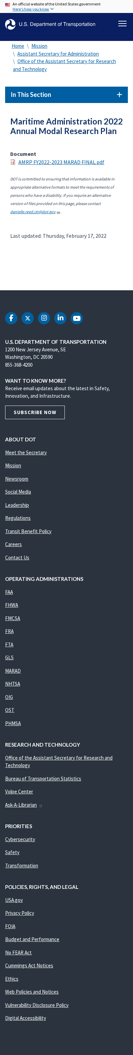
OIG (9, 697)
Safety (12, 852)
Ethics (11, 979)
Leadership (17, 505)
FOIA (10, 926)
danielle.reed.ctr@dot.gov (33, 211)
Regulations (18, 518)
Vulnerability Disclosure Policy (37, 1005)
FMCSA (12, 618)
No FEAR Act (18, 952)
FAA (9, 592)
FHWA (11, 605)
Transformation (21, 865)
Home (18, 46)
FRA (9, 631)
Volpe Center (19, 791)
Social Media (18, 491)
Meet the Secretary (26, 452)
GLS (9, 657)
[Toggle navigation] (122, 23)
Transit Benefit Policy (28, 531)
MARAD (13, 671)
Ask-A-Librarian (21, 805)
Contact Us (17, 557)
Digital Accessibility (25, 1018)
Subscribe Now (35, 412)
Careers (13, 544)
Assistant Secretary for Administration (58, 53)
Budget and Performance (32, 939)
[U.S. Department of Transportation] (50, 24)
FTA (9, 644)
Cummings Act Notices (29, 965)
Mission (39, 46)
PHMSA (13, 723)
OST (9, 710)
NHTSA (12, 683)
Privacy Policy (19, 913)
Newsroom (16, 478)
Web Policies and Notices (32, 991)
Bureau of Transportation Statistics (43, 778)
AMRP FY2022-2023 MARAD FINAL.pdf (61, 162)
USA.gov (14, 900)
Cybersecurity (20, 839)
